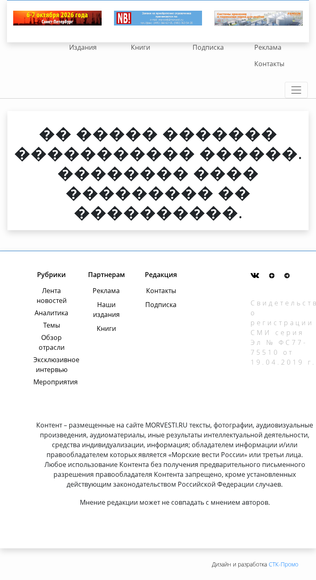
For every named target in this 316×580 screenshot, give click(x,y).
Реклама (267, 47)
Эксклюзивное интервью (51, 364)
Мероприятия (51, 381)
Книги (140, 47)
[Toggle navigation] (296, 90)
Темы (51, 325)
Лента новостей (52, 295)
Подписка (208, 47)
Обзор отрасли (52, 342)
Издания (83, 47)
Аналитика (51, 312)
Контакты (269, 63)
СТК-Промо (283, 564)
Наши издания (106, 309)
